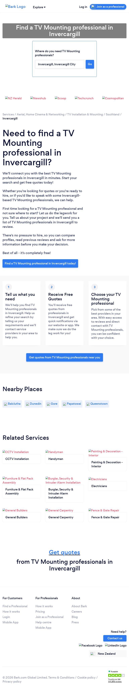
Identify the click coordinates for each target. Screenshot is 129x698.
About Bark (79, 606)
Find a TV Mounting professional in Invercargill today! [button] (40, 263)
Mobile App (10, 622)
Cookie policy (86, 678)
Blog (75, 617)
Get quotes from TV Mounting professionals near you (64, 357)
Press (75, 622)
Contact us (115, 638)
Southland (112, 114)
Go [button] (90, 64)
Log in (83, 7)
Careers (77, 612)
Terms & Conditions (61, 678)
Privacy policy (12, 682)
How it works (11, 612)
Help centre (43, 622)
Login (6, 617)
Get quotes (64, 552)
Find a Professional (15, 606)
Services (8, 114)
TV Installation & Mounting (85, 114)
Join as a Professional (49, 617)
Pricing (40, 612)
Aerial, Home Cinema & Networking (40, 114)
